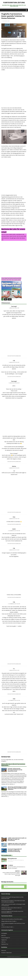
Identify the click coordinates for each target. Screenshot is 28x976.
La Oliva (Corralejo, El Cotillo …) (7, 927)
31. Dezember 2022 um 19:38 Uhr (14, 530)
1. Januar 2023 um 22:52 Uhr (14, 670)
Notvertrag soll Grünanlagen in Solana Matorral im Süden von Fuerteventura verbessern (17, 788)
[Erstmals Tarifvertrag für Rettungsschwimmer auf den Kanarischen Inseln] (4, 771)
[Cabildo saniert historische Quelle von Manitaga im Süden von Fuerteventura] (4, 840)
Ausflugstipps (4, 933)
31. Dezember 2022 (6, 21)
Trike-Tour (3, 942)
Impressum (3, 950)
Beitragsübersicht (6, 855)
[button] (26, 10)
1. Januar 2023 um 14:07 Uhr (14, 518)
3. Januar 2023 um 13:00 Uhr (14, 362)
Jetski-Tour (3, 935)
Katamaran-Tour (4, 944)
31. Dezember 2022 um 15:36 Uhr (14, 700)
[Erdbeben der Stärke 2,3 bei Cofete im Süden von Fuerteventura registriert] (4, 846)
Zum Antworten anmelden (14, 355)
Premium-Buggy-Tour (5, 937)
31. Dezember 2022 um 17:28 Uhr (14, 603)
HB (5, 299)
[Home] (4, 861)
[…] (14, 784)
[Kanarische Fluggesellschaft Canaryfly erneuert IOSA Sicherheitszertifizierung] (4, 851)
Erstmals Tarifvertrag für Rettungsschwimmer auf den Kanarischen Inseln (15, 770)
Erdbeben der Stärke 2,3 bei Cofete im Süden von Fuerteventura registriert (17, 844)
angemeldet (8, 759)
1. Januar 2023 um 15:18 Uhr (14, 549)
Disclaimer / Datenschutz (6, 952)
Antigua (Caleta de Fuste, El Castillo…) (9, 921)
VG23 (9, 299)
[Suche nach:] (14, 887)
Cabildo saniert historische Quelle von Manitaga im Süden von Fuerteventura (17, 839)
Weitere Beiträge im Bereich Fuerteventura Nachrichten (13, 764)
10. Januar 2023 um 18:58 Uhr (14, 382)
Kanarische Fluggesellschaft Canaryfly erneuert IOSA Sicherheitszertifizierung (15, 850)
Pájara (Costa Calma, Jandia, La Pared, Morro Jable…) (12, 919)
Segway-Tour (4, 939)
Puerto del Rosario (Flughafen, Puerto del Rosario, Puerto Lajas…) (13, 924)
